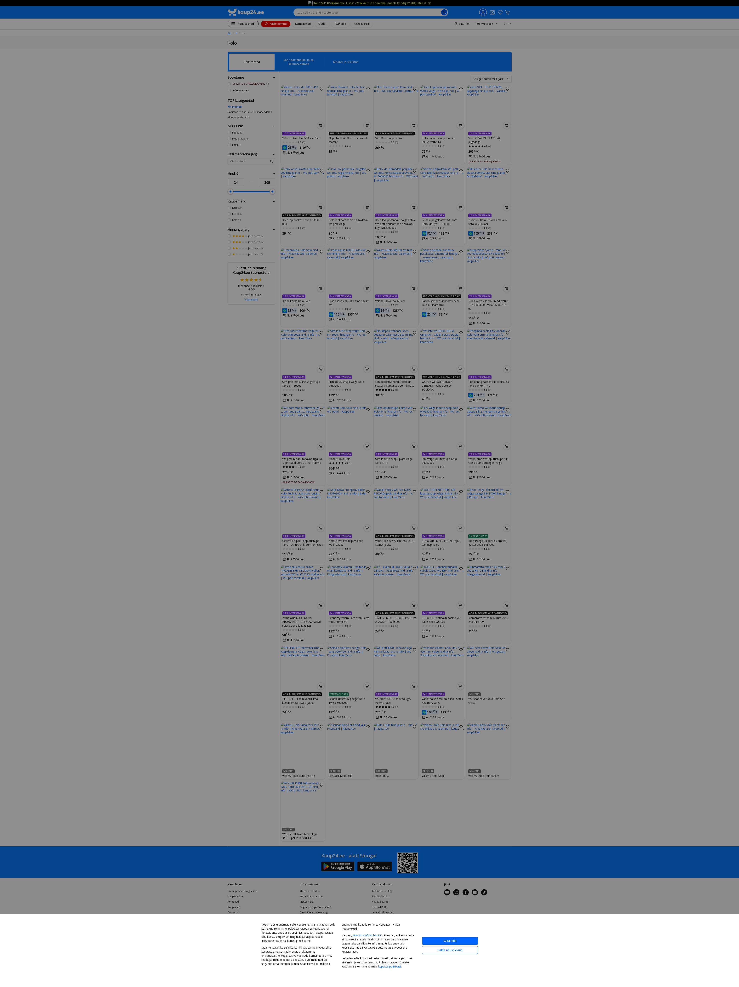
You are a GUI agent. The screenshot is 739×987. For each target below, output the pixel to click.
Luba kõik (449, 941)
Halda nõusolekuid (450, 950)
